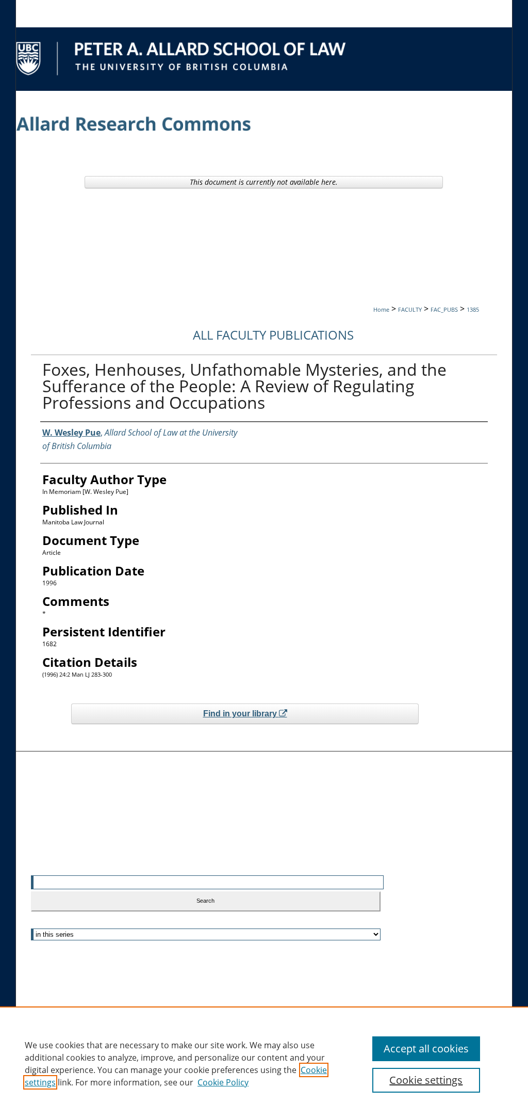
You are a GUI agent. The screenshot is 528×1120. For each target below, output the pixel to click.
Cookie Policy (223, 1082)
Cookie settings (426, 1080)
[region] (264, 1063)
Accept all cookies (426, 1048)
